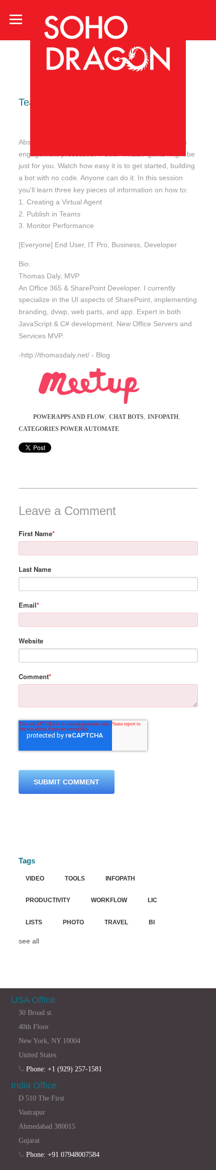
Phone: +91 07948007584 (62, 1154)
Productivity (48, 900)
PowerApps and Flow (69, 416)
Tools (75, 878)
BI (152, 922)
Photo (73, 922)
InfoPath (163, 416)
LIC (152, 900)
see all (29, 941)
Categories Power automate (69, 428)
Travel (116, 922)
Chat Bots (126, 416)
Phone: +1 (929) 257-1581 (64, 1069)
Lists (34, 922)
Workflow (109, 900)
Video (35, 878)
